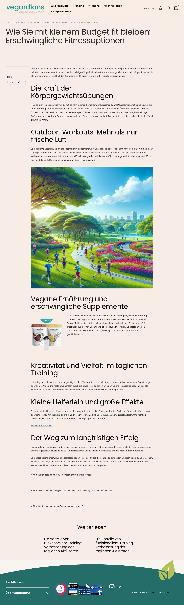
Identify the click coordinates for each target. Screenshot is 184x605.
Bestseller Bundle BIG (41, 425)
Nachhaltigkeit (113, 6)
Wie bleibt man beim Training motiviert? (58, 506)
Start (8, 22)
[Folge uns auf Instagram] (112, 587)
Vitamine (94, 6)
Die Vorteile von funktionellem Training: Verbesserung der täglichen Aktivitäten (63, 545)
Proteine (78, 6)
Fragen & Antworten (21, 22)
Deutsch (146, 8)
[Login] (160, 8)
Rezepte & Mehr (61, 11)
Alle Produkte (60, 6)
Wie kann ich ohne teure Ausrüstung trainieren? (62, 474)
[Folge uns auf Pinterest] (120, 587)
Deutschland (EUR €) (140, 592)
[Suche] (168, 8)
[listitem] (7, 82)
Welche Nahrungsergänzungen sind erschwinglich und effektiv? (72, 490)
